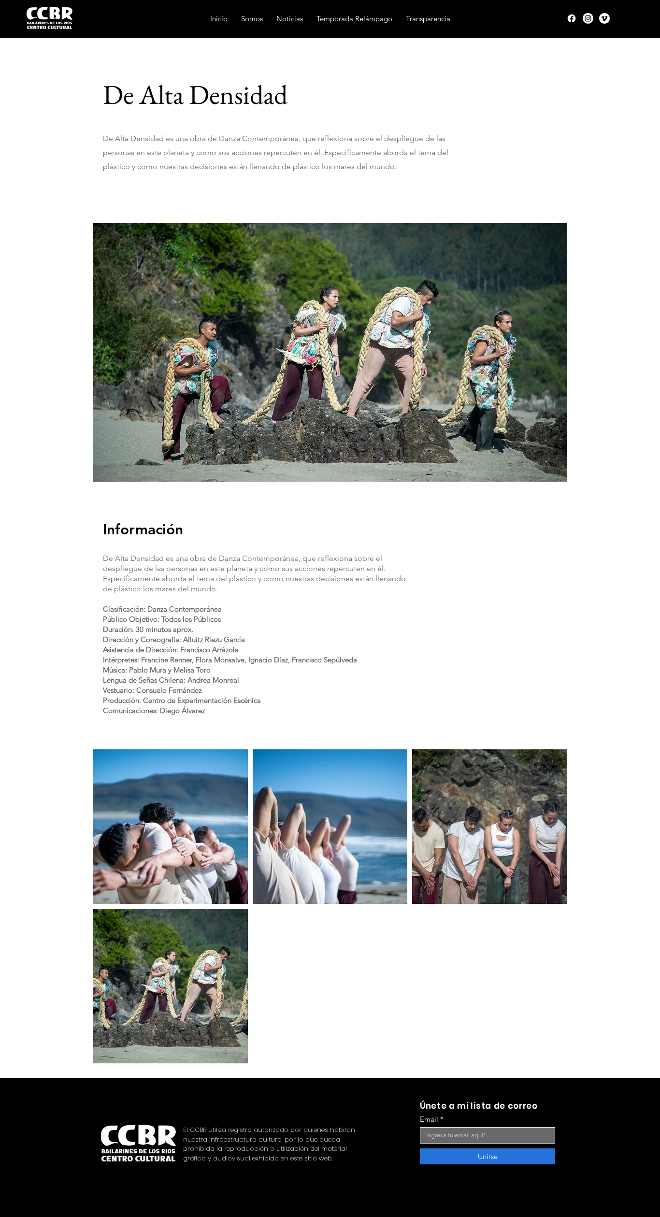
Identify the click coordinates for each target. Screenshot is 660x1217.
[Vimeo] (604, 18)
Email (429, 1119)
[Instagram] (588, 18)
